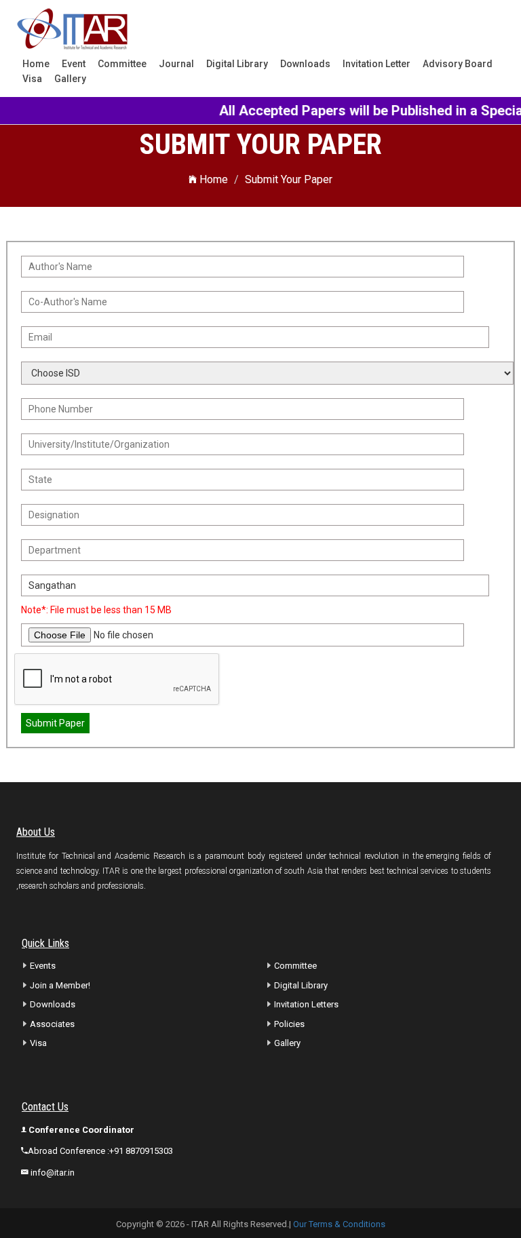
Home (36, 63)
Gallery (70, 78)
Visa (32, 78)
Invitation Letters (306, 1004)
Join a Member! (60, 985)
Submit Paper (55, 723)
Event (73, 63)
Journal (176, 63)
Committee (122, 63)
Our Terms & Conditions (339, 1224)
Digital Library (237, 63)
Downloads (305, 63)
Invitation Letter (376, 63)
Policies (289, 1024)
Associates (52, 1024)
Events (43, 966)
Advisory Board (458, 63)
